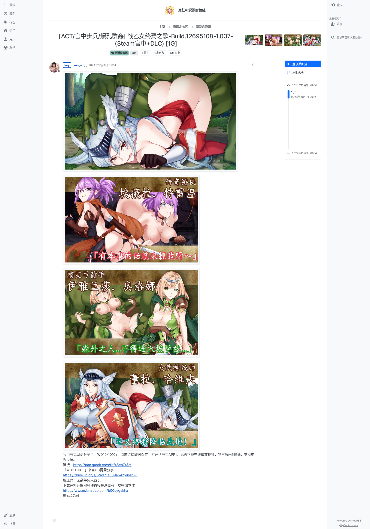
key (67, 65)
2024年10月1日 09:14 (102, 65)
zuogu (78, 65)
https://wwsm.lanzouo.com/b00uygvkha (95, 490)
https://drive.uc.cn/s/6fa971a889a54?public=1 (100, 475)
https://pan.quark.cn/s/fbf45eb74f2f (102, 465)
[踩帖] (242, 506)
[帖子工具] (251, 506)
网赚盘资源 (121, 52)
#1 (252, 64)
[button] (21, 515)
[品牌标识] (169, 10)
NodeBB (356, 520)
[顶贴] (227, 506)
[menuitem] (348, 5)
